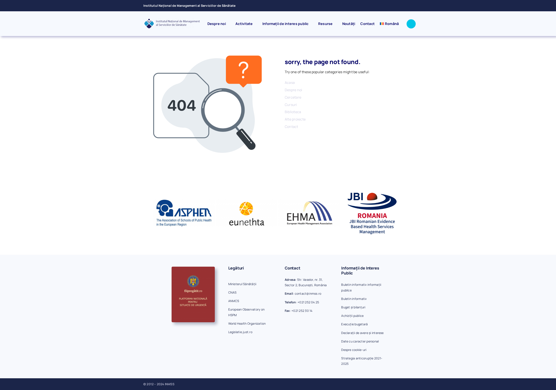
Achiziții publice (352, 316)
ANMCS (233, 301)
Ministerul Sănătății (242, 284)
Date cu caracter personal (360, 341)
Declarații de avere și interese (362, 333)
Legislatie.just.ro (240, 332)
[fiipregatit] (193, 268)
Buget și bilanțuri (353, 307)
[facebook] (397, 5)
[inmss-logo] (172, 20)
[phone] (411, 5)
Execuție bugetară (354, 324)
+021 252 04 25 (308, 302)
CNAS (232, 292)
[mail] (404, 5)
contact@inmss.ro (308, 293)
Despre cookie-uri (353, 350)
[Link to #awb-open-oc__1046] (411, 23)
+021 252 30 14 (301, 311)
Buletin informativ (354, 299)
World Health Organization (247, 323)
